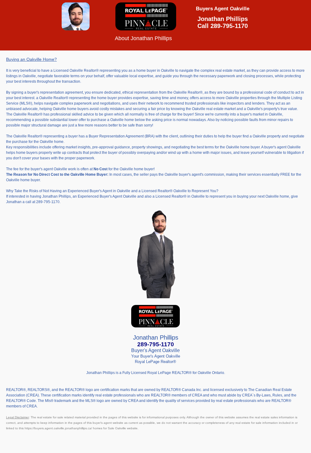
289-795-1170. (48, 202)
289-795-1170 (155, 344)
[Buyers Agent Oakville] (76, 28)
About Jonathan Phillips (154, 38)
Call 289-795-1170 (222, 25)
